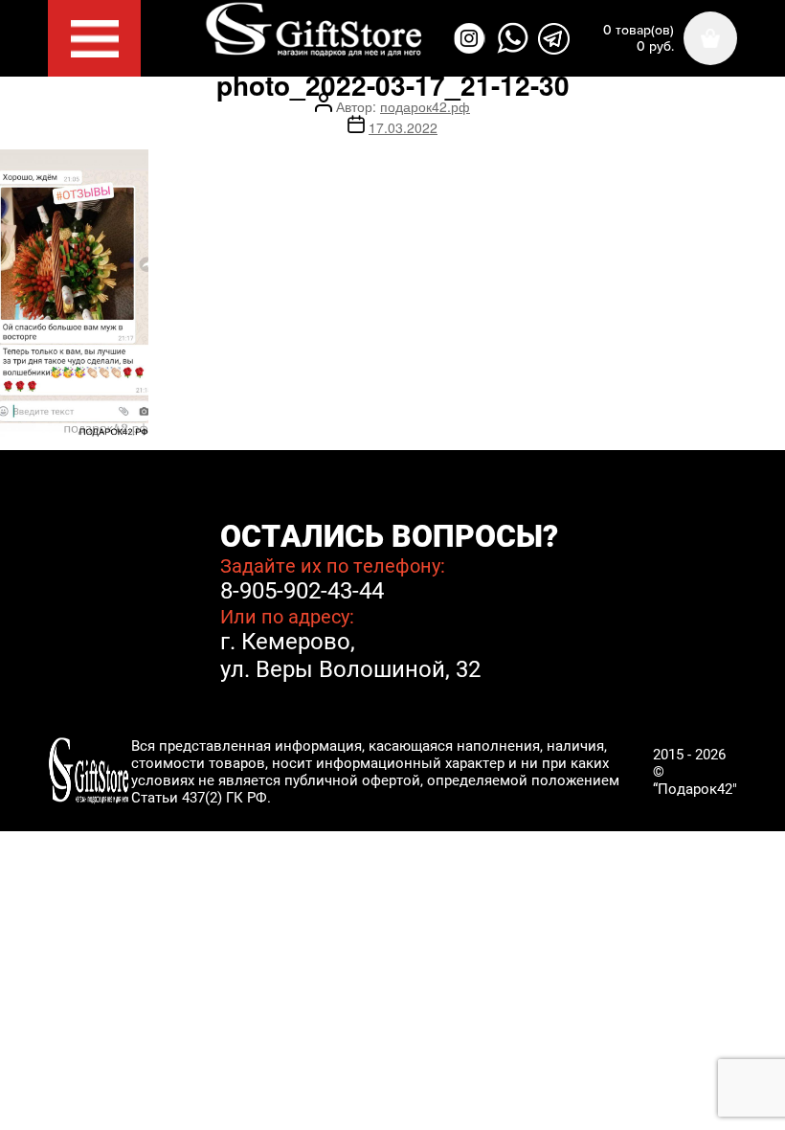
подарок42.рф (425, 106)
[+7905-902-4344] (512, 38)
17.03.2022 (403, 127)
